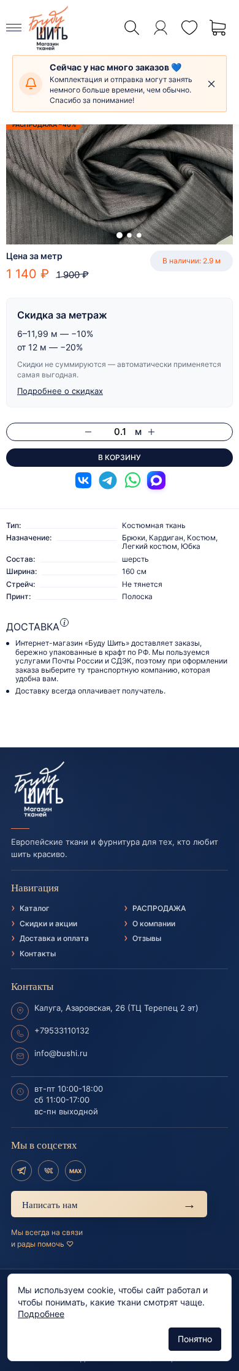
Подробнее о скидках (60, 391)
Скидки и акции (48, 923)
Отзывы (146, 938)
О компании (153, 923)
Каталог (35, 908)
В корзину (119, 457)
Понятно (195, 1339)
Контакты (38, 953)
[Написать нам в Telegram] (108, 480)
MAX (75, 1171)
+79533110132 (61, 1030)
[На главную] (119, 790)
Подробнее (41, 1314)
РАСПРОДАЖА (159, 908)
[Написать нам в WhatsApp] (132, 480)
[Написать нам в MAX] (156, 480)
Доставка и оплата (54, 938)
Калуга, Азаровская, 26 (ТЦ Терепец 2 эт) (116, 1008)
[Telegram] (21, 1170)
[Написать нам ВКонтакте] (83, 480)
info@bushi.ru (61, 1053)
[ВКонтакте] (48, 1170)
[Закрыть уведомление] (211, 84)
